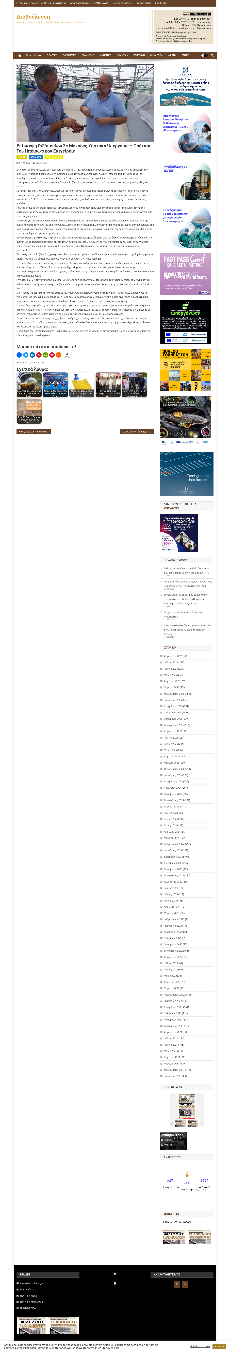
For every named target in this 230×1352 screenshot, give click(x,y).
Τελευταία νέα (59, 3)
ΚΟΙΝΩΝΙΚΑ (105, 55)
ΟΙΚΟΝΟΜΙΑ (88, 55)
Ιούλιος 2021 (171, 1038)
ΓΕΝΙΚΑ (185, 55)
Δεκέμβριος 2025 (173, 706)
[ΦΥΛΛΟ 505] (181, 1123)
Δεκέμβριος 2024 (173, 781)
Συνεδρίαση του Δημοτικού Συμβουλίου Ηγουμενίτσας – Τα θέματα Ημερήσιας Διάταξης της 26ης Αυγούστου (185, 599)
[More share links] (58, 355)
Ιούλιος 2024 (171, 813)
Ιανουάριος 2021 (173, 1076)
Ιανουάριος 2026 (173, 700)
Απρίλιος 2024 (172, 831)
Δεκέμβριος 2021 (173, 1007)
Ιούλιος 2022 (171, 963)
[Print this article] (45, 355)
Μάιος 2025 (170, 750)
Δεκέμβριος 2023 (173, 856)
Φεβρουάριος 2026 (174, 694)
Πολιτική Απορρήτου (122, 3)
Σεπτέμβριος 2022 (174, 950)
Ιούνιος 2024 (171, 819)
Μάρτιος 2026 (171, 687)
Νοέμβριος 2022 (173, 938)
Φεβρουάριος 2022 (174, 994)
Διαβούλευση (33, 16)
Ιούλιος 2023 (171, 888)
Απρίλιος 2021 (172, 1057)
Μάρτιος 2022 (171, 988)
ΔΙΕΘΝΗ (172, 55)
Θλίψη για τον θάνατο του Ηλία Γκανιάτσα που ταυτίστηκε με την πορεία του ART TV (186, 570)
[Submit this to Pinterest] (39, 355)
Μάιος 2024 (170, 825)
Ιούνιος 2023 (171, 894)
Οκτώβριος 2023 (173, 869)
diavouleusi (42, 162)
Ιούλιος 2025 (171, 737)
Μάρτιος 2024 (171, 838)
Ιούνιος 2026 (171, 668)
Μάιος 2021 (170, 1051)
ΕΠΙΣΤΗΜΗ (139, 55)
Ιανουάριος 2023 (173, 925)
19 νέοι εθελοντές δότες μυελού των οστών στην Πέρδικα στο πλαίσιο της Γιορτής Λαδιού (187, 630)
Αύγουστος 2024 (173, 806)
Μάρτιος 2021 (171, 1063)
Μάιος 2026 (170, 675)
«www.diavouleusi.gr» (80, 3)
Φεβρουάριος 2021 (174, 1070)
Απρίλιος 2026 (172, 681)
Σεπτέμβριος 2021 (174, 1026)
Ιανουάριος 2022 (173, 1001)
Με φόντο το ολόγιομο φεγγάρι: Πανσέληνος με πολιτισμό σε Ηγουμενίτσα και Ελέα (188, 583)
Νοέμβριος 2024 (173, 787)
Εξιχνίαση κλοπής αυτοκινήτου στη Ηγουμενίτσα (183, 614)
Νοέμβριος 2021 (173, 1013)
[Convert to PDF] (52, 355)
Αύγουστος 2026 (173, 656)
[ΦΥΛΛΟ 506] (193, 1123)
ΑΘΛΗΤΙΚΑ (122, 55)
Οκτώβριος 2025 (173, 718)
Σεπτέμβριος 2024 (174, 800)
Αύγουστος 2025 (173, 731)
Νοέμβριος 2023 (173, 863)
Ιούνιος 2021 (171, 1044)
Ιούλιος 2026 (171, 662)
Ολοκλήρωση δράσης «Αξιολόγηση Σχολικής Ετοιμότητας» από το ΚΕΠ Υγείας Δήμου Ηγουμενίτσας (138, 431)
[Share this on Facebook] (19, 355)
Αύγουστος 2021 (173, 1032)
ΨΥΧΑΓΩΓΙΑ (156, 55)
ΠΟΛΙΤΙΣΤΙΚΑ (69, 55)
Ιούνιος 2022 (171, 969)
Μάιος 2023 (170, 900)
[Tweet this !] (25, 355)
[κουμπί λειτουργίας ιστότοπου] (204, 55)
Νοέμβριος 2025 (173, 712)
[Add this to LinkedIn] (32, 355)
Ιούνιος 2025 (171, 744)
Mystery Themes (92, 1348)
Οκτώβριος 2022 (173, 944)
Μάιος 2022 (170, 975)
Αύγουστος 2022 (173, 957)
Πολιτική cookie (143, 3)
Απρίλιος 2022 (172, 982)
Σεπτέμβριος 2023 (174, 875)
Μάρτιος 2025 (171, 762)
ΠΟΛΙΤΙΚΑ (52, 55)
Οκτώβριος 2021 (173, 1019)
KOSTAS (171, 1144)
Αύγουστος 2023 (173, 881)
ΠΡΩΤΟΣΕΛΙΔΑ (101, 3)
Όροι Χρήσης (161, 3)
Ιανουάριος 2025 (173, 775)
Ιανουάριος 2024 (173, 850)
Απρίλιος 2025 (172, 756)
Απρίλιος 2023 (172, 907)
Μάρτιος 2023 (171, 913)
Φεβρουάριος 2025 (174, 769)
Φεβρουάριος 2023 (174, 919)
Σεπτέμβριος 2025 (174, 725)
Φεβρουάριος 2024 (174, 844)
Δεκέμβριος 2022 (173, 932)
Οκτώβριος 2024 (173, 794)
